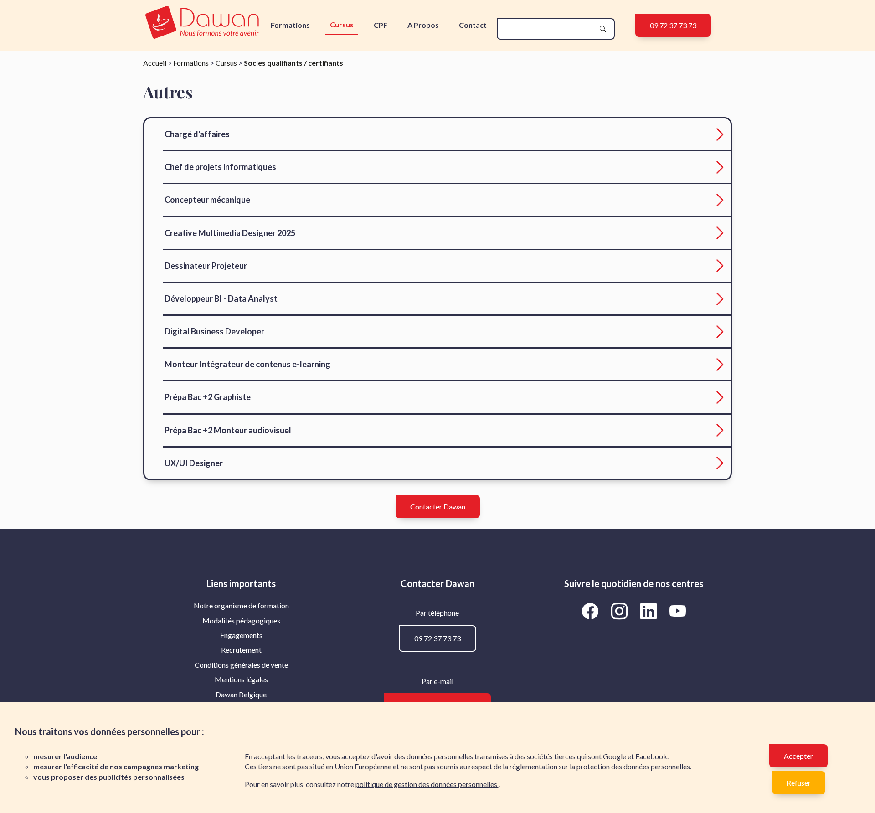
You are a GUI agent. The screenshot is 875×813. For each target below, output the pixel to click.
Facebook (651, 756)
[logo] (202, 23)
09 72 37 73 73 (673, 25)
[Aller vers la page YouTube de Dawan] (677, 611)
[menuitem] (241, 606)
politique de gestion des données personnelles (427, 784)
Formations (290, 25)
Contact (473, 25)
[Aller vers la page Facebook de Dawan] (591, 611)
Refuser (799, 782)
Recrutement (241, 649)
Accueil (154, 62)
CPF (380, 25)
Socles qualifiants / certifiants (293, 62)
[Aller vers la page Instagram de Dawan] (620, 611)
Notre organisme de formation (241, 605)
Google (614, 756)
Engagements (241, 635)
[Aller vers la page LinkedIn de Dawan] (649, 611)
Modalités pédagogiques (241, 620)
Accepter (798, 755)
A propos (423, 25)
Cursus (342, 24)
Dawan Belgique (241, 694)
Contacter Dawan (437, 506)
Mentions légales (241, 679)
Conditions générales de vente (241, 664)
